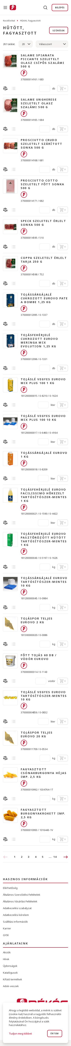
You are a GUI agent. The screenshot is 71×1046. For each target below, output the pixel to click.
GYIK (6, 935)
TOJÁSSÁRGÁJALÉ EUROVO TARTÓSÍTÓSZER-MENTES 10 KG (44, 581)
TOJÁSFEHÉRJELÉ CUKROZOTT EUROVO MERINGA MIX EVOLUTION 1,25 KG (39, 340)
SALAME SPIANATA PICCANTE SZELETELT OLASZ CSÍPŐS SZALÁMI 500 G (42, 61)
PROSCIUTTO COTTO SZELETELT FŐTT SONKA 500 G (42, 184)
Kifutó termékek (12, 979)
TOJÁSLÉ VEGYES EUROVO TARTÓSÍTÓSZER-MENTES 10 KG (44, 695)
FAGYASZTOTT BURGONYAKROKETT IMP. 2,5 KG (43, 813)
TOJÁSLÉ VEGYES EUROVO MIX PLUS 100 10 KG (43, 418)
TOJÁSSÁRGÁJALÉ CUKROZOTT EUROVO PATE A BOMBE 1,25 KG (44, 298)
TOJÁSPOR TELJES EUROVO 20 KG (37, 734)
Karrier (7, 928)
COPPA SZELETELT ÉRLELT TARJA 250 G (44, 259)
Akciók (7, 952)
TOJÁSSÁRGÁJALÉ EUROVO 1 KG (44, 454)
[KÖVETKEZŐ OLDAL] (64, 857)
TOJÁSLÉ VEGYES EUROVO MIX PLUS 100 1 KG (43, 381)
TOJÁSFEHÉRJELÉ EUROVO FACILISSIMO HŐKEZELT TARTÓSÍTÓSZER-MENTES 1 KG (44, 495)
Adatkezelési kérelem (16, 915)
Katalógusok (10, 972)
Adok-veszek (11, 986)
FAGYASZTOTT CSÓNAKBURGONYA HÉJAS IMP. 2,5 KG (44, 773)
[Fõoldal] (13, 7)
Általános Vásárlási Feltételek (20, 901)
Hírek (6, 959)
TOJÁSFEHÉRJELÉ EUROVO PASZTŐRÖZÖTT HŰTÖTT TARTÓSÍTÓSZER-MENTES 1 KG (44, 539)
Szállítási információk (15, 921)
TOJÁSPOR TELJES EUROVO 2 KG (37, 620)
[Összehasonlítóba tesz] (5, 88)
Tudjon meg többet (20, 1033)
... (52, 857)
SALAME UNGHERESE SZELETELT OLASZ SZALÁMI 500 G (39, 103)
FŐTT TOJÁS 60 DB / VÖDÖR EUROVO (39, 657)
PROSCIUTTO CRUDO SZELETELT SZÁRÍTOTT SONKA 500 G (41, 143)
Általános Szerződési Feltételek (21, 894)
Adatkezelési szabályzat (17, 908)
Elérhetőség (10, 888)
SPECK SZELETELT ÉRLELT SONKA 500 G (43, 223)
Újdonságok (10, 966)
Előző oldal (7, 857)
